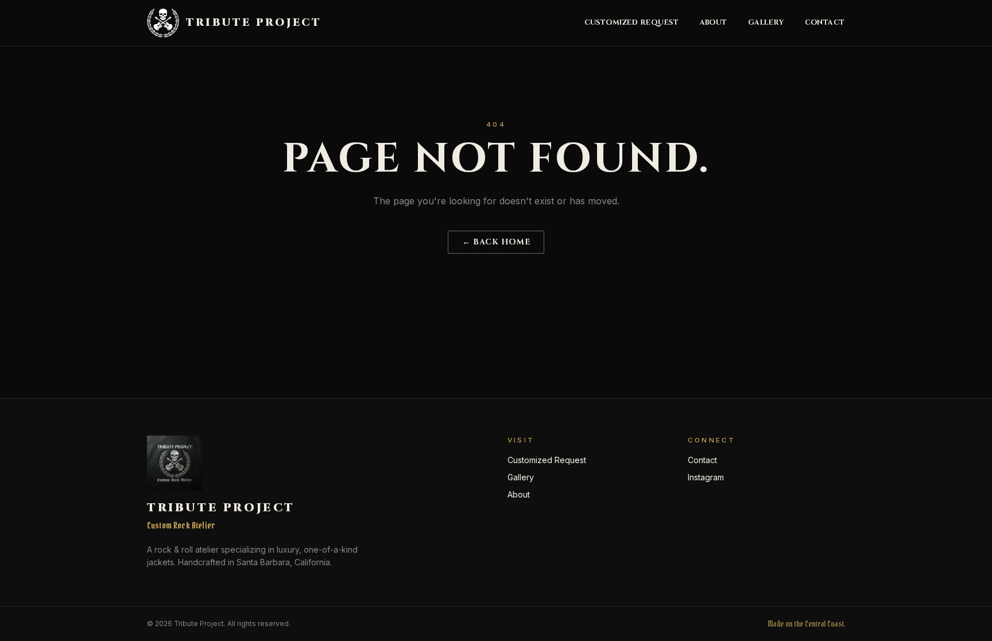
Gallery (766, 23)
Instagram (706, 477)
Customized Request (631, 23)
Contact (825, 23)
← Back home (496, 241)
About (714, 23)
